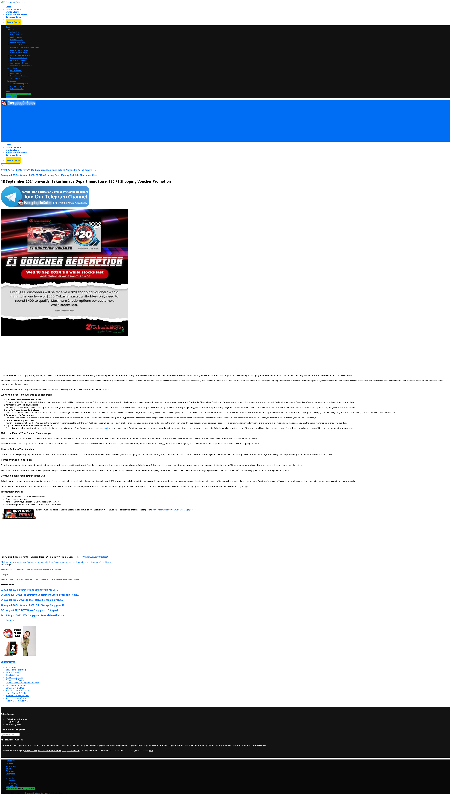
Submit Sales (11, 786)
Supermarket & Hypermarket (21, 66)
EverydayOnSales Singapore (13, 745)
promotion (63, 562)
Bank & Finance (16, 37)
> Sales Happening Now (19, 84)
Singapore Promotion (178, 745)
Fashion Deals (25, 562)
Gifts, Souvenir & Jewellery (20, 55)
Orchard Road (52, 562)
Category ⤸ (10, 29)
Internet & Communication (20, 60)
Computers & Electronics (19, 45)
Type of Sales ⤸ (11, 68)
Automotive (14, 32)
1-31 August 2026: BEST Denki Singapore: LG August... (30, 610)
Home (8, 6)
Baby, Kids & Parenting (16, 670)
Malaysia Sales (30, 750)
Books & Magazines (17, 42)
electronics (108, 428)
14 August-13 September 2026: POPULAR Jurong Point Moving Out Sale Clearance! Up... (49, 175)
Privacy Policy (11, 783)
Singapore (95, 562)
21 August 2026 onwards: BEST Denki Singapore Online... (32, 599)
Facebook (10, 620)
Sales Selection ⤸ (12, 81)
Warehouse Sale (13, 9)
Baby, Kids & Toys (16, 35)
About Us (10, 778)
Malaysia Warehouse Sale (49, 750)
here (151, 750)
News (8, 91)
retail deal (72, 562)
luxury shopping (39, 562)
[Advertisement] (71, 123)
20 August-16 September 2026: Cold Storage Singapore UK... (34, 605)
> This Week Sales (17, 86)
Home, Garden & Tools (18, 58)
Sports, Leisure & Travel (19, 63)
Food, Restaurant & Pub (19, 50)
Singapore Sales (13, 17)
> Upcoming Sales (16, 89)
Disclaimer (10, 780)
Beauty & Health (16, 40)
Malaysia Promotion (70, 750)
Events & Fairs (12, 12)
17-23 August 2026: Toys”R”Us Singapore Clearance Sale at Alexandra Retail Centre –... (48, 169)
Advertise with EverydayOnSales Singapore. (173, 509)
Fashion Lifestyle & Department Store (24, 47)
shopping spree (84, 562)
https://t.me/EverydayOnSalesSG (93, 557)
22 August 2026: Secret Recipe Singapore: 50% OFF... (29, 589)
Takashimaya (105, 562)
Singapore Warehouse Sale (155, 745)
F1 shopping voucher (10, 562)
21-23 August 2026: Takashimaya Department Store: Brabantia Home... (40, 594)
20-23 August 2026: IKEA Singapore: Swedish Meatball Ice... (33, 615)
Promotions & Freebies (16, 14)
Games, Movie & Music (18, 53)
